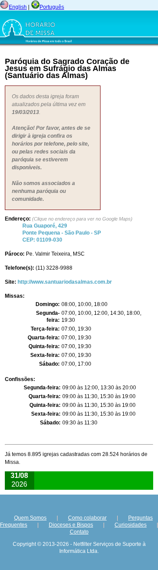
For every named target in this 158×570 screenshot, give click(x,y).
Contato (79, 532)
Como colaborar (87, 518)
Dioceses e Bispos (71, 525)
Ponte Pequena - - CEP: (61, 233)
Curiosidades (131, 525)
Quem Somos (30, 518)
